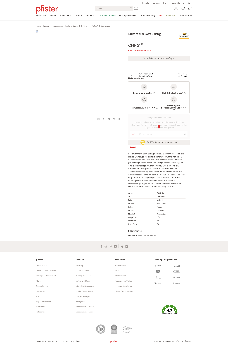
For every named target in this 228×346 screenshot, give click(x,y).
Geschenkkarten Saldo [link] (84, 312)
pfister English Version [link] (124, 291)
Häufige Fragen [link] (81, 301)
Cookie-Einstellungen (162, 341)
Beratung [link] (79, 265)
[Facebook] (101, 246)
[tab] (134, 148)
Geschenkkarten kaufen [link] (85, 307)
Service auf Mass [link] (82, 271)
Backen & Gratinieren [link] (81, 26)
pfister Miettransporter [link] (85, 286)
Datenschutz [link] (75, 341)
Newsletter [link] (40, 307)
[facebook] (103, 119)
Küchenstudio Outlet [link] (123, 281)
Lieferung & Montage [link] (84, 281)
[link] (41, 15)
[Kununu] (126, 246)
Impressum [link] (63, 341)
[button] (169, 311)
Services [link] (156, 3)
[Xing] (122, 246)
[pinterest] (119, 119)
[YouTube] (115, 246)
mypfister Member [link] (43, 301)
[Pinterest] (110, 246)
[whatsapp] (114, 119)
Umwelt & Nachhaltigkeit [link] (46, 271)
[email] (98, 119)
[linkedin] (108, 119)
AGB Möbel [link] (41, 341)
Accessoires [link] (58, 26)
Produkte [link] (47, 26)
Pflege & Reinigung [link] (83, 296)
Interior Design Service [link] (84, 291)
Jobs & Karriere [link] (178, 3)
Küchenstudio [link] (120, 265)
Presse (39, 296)
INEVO (117, 271)
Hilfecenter (145, 3)
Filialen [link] (165, 3)
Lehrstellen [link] (40, 291)
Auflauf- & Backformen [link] (101, 26)
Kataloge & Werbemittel (46, 276)
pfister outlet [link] (120, 276)
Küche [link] (67, 26)
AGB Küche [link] (52, 341)
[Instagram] (106, 246)
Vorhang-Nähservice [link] (83, 276)
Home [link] (38, 26)
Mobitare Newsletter (123, 286)
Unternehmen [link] (41, 265)
